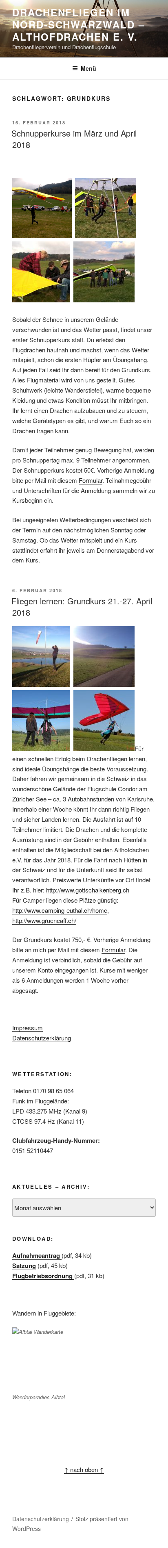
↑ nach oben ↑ (84, 1469)
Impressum (27, 1027)
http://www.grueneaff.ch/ (44, 920)
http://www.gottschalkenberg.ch (87, 890)
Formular (90, 480)
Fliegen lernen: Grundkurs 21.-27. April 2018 (81, 606)
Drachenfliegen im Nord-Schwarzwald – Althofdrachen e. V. (78, 24)
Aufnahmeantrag (37, 1255)
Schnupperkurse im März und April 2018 (74, 138)
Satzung (24, 1265)
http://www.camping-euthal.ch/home (59, 910)
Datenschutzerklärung (41, 1037)
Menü (88, 68)
